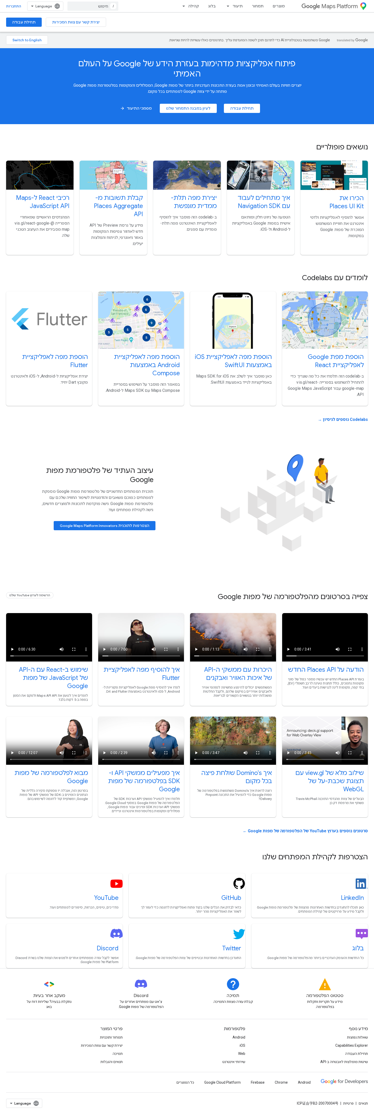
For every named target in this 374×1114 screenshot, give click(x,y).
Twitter (231, 948)
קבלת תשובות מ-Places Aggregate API (118, 206)
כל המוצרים (185, 1082)
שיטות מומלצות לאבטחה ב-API (344, 1062)
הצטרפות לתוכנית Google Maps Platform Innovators (104, 525)
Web (241, 1054)
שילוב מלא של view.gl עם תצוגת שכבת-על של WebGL (329, 781)
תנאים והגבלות (111, 1062)
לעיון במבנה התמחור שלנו (188, 108)
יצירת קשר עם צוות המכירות (76, 22)
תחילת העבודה (356, 1054)
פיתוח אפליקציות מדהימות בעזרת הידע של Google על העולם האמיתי (187, 68)
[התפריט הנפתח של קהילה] (182, 6)
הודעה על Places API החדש (326, 669)
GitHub (231, 898)
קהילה (193, 6)
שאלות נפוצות (357, 1037)
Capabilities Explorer (351, 1045)
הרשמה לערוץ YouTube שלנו (29, 595)
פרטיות (348, 1103)
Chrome (281, 1082)
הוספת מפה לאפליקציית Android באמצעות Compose (147, 365)
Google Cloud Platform (222, 1082)
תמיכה (118, 1054)
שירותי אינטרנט (233, 1062)
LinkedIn (352, 898)
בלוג (212, 6)
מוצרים (279, 6)
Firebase (258, 1082)
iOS (242, 1045)
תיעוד (238, 6)
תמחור (258, 6)
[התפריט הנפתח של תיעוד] (226, 6)
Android (239, 1037)
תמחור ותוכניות (111, 1037)
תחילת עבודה (24, 22)
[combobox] (92, 6)
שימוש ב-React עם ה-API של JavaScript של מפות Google (53, 678)
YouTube (106, 898)
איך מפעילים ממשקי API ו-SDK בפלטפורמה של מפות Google (144, 781)
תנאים (363, 1103)
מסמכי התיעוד (136, 108)
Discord (108, 948)
